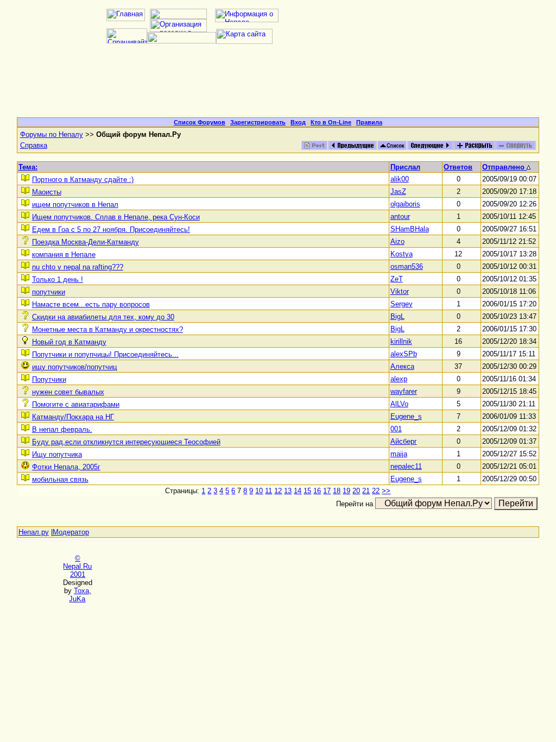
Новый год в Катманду (69, 342)
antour (400, 216)
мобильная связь (60, 479)
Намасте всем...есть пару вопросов (91, 304)
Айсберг (403, 441)
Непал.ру (33, 532)
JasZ (398, 191)
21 (366, 491)
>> (386, 491)
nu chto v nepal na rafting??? (77, 267)
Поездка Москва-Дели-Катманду (85, 242)
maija (398, 454)
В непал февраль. (62, 429)
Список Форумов (199, 122)
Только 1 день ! (57, 279)
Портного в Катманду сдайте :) (83, 179)
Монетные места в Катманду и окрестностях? (107, 329)
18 (336, 491)
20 (356, 491)
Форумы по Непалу (51, 134)
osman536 (406, 266)
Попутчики (49, 379)
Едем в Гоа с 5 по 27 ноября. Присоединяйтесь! (111, 229)
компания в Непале (64, 254)
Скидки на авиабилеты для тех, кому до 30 (103, 317)
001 (396, 429)
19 (346, 491)
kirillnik (401, 341)
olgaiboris (405, 204)
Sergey (401, 304)
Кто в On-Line (331, 122)
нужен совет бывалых (68, 392)
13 (288, 491)
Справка (33, 145)
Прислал (405, 167)
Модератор (71, 532)
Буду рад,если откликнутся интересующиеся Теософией (126, 442)
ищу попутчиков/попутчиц (74, 367)
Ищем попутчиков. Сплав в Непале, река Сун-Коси (116, 217)
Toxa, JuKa (80, 595)
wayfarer (403, 391)
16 (317, 491)
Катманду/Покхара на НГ (73, 417)
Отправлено (504, 167)
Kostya (401, 254)
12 (278, 491)
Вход (298, 122)
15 (307, 491)
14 (297, 491)
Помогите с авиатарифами (75, 404)
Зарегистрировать (258, 122)
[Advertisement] (278, 84)
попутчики (48, 292)
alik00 (399, 179)
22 (376, 491)
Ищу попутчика (57, 454)
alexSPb (403, 354)
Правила (369, 122)
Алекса (402, 366)
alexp (398, 379)
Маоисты (46, 192)
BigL (397, 316)
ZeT (396, 279)
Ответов (458, 167)
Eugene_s (406, 416)
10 (259, 491)
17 (327, 491)
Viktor (399, 291)
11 (268, 491)
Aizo (397, 241)
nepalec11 (406, 466)
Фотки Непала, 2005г (66, 467)
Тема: (27, 167)
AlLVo (399, 404)
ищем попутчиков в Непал (75, 204)
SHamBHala (409, 229)
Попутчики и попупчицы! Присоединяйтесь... (105, 354)
